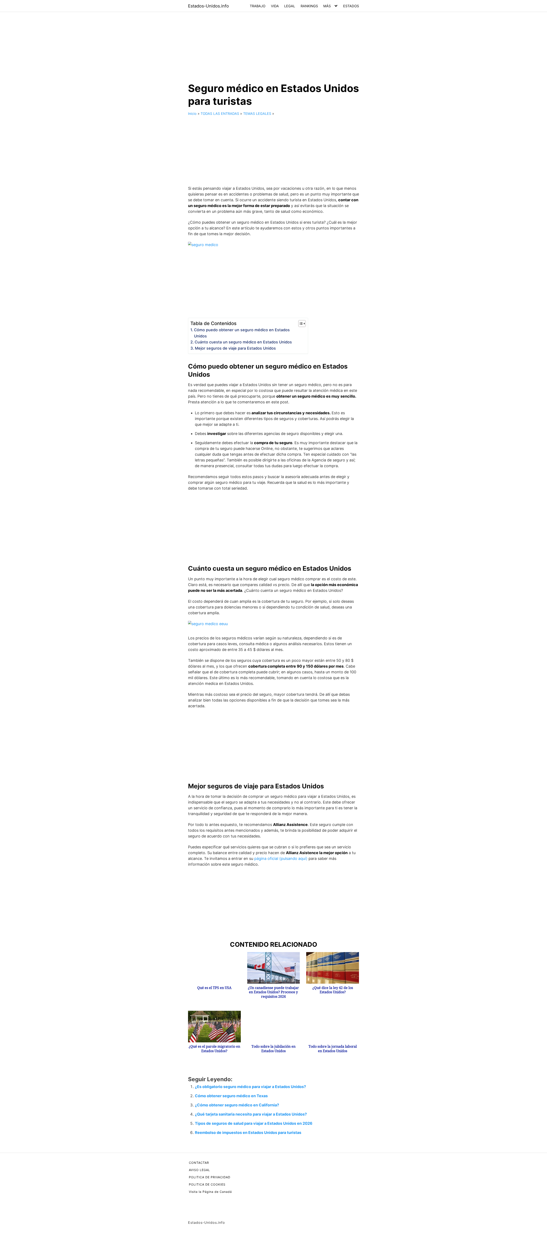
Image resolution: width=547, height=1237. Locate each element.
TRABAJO (257, 6)
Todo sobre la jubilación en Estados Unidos (273, 1048)
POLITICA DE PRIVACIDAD (209, 1177)
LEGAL (289, 6)
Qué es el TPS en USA (214, 988)
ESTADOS (351, 6)
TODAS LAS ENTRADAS (220, 113)
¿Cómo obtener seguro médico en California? (237, 1105)
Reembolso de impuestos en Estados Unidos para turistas (248, 1132)
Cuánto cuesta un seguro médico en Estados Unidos (243, 342)
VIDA (275, 6)
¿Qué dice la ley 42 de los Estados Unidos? (332, 990)
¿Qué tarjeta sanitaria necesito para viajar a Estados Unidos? (251, 1114)
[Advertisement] (273, 43)
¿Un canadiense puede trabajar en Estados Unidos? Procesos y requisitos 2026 (273, 992)
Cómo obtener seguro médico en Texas (231, 1096)
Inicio (192, 113)
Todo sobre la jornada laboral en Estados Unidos (333, 1048)
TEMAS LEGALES (257, 113)
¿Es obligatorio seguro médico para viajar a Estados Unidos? (250, 1086)
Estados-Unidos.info (208, 6)
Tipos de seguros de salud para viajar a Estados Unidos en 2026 (253, 1123)
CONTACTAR (199, 1162)
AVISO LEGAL (199, 1170)
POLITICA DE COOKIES (207, 1184)
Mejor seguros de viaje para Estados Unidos (235, 348)
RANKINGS (309, 6)
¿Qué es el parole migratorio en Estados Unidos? (214, 1048)
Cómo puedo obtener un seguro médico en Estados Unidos (242, 333)
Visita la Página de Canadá (210, 1191)
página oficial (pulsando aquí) (280, 858)
